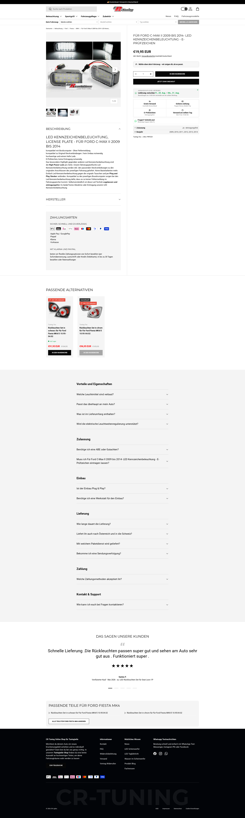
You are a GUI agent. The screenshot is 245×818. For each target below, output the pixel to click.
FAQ (176, 16)
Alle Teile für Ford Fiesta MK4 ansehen (69, 721)
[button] (197, 9)
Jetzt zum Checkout (166, 82)
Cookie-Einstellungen (192, 808)
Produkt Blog (130, 763)
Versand (103, 759)
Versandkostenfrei (148, 56)
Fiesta (72, 28)
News (168, 16)
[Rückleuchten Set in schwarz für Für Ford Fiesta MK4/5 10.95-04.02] (59, 309)
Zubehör (107, 16)
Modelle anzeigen (188, 22)
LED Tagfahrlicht (132, 754)
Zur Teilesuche (56, 765)
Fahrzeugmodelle (190, 16)
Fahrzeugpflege (88, 16)
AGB (157, 808)
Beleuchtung (52, 16)
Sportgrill (70, 16)
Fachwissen (130, 768)
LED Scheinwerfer (132, 749)
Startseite (49, 28)
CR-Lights (54, 808)
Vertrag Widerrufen (108, 763)
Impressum (166, 808)
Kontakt (103, 744)
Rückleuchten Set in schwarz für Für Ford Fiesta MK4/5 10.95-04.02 (57, 332)
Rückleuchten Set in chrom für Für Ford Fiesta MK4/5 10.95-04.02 (90, 331)
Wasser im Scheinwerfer (135, 759)
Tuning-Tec (137, 137)
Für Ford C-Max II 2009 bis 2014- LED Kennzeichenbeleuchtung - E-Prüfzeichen (95, 28)
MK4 (77, 28)
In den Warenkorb (177, 74)
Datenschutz (178, 808)
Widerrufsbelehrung (108, 754)
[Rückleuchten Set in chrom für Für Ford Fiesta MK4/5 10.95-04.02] (90, 309)
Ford (66, 28)
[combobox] (71, 9)
